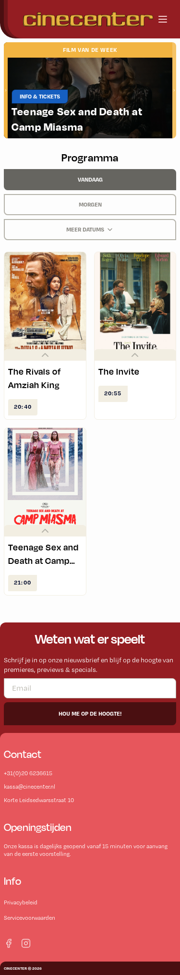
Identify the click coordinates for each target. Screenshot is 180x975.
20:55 (113, 393)
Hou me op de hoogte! (90, 713)
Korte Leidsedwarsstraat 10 (39, 800)
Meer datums (85, 229)
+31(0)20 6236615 (28, 773)
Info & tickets (40, 96)
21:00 (22, 582)
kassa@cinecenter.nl (29, 786)
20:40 (23, 406)
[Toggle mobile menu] (162, 19)
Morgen (90, 204)
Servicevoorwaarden (29, 917)
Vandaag (90, 179)
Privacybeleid (20, 902)
